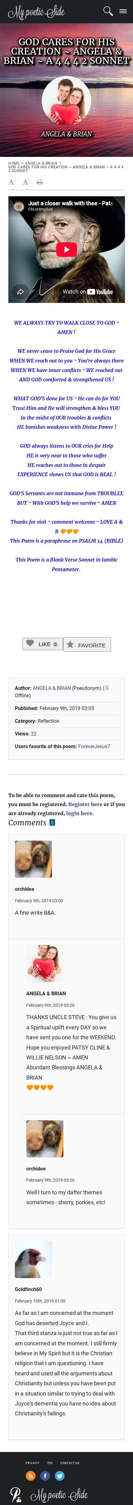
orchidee (24, 889)
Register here (85, 804)
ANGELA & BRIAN (41, 163)
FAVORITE (91, 645)
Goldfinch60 (28, 1289)
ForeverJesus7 (94, 746)
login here (79, 813)
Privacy (32, 1463)
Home (14, 163)
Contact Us (69, 1463)
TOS (50, 1463)
